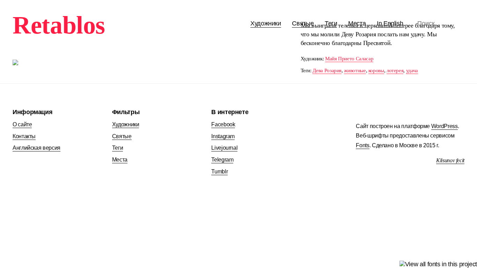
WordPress (444, 126)
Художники (265, 23)
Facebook (223, 124)
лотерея (395, 70)
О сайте (22, 124)
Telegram (222, 160)
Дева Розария (327, 70)
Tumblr (219, 171)
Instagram (223, 136)
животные (355, 70)
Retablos (59, 25)
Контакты (24, 136)
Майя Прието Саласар (349, 58)
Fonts (362, 145)
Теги (117, 148)
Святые (122, 136)
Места (119, 160)
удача (412, 70)
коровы (376, 70)
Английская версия (36, 148)
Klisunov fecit (450, 160)
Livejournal (224, 148)
